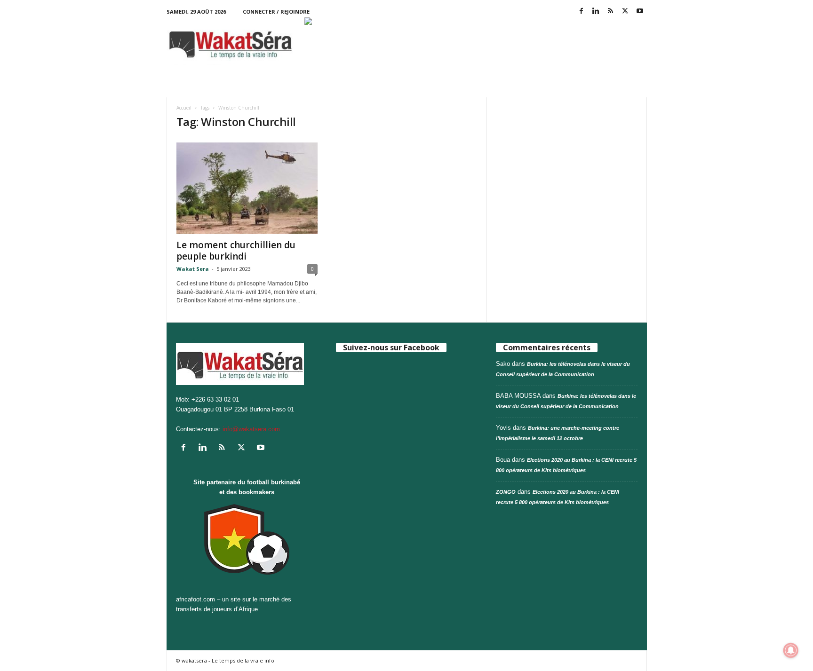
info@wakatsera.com (251, 429)
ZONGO (506, 492)
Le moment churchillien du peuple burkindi (235, 250)
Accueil (183, 107)
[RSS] (610, 11)
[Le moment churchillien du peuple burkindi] (247, 188)
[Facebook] (581, 11)
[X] (625, 11)
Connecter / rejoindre (276, 11)
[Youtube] (640, 11)
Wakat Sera (192, 268)
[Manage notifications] (790, 650)
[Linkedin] (596, 11)
